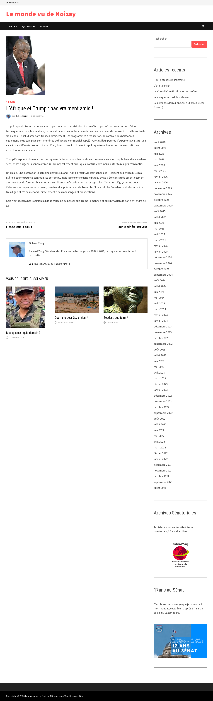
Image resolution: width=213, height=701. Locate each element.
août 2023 (159, 349)
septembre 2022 (163, 413)
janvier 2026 (161, 182)
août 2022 (159, 418)
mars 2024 (160, 309)
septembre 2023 (163, 344)
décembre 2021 (163, 465)
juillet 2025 (160, 217)
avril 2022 (159, 441)
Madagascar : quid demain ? (23, 333)
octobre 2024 (161, 269)
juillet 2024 (160, 286)
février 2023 (161, 384)
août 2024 (159, 280)
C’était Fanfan (162, 85)
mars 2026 (160, 171)
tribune (10, 101)
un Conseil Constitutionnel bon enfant (176, 91)
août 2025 (159, 211)
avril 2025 (159, 234)
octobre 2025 (161, 199)
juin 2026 (159, 153)
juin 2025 (159, 223)
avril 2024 (159, 303)
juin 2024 (159, 292)
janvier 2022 (161, 459)
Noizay (44, 26)
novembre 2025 (163, 194)
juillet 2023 (160, 355)
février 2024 (161, 315)
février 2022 (161, 453)
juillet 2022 (160, 424)
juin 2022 (159, 430)
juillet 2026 (160, 148)
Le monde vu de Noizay (41, 13)
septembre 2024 (163, 274)
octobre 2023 (161, 338)
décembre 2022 (163, 395)
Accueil (13, 26)
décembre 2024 (163, 257)
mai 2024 (159, 297)
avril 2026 (159, 165)
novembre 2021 (163, 470)
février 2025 (161, 246)
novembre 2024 (163, 263)
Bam (81, 696)
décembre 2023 (163, 326)
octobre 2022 (161, 407)
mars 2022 (160, 447)
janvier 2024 (161, 320)
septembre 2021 (163, 482)
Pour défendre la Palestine (169, 80)
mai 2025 (159, 228)
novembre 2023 (163, 332)
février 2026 (161, 176)
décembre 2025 (163, 188)
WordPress (70, 696)
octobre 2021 (161, 476)
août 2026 (159, 142)
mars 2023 (160, 378)
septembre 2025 (163, 205)
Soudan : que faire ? (116, 318)
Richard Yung (22, 115)
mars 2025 (160, 240)
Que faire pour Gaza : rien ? (71, 318)
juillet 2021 (160, 488)
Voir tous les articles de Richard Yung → (49, 263)
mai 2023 (159, 367)
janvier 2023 (161, 390)
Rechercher (160, 38)
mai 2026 (159, 159)
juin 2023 (159, 361)
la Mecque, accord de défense (171, 97)
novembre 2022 (163, 401)
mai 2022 (159, 436)
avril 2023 (159, 372)
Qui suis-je (28, 26)
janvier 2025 (161, 251)
